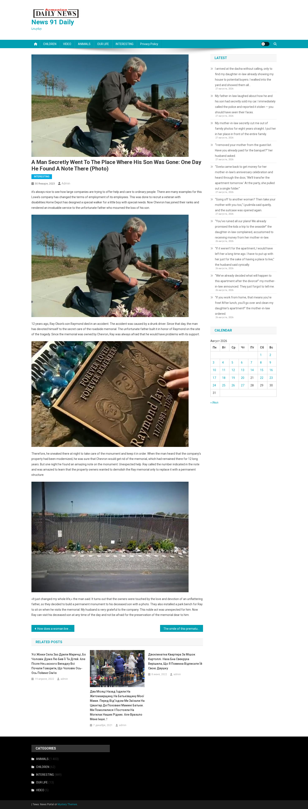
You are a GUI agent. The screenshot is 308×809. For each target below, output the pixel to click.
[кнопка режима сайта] (265, 44)
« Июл (214, 402)
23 (271, 377)
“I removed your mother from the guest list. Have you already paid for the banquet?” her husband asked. (244, 150)
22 (261, 377)
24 (214, 385)
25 (223, 385)
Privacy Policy (149, 44)
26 (233, 385)
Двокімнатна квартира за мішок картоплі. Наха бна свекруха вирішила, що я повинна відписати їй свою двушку (175, 661)
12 (233, 370)
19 (233, 377)
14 (252, 370)
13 (242, 370)
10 (214, 370)
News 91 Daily (52, 22)
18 (223, 377)
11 (223, 370)
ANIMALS (84, 44)
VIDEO (67, 44)
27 (242, 385)
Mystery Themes (67, 804)
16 (271, 370)
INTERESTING (124, 44)
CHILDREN (49, 44)
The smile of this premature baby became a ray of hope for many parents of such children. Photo (183, 628)
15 (261, 370)
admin (66, 183)
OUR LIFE (103, 44)
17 (214, 377)
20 (242, 377)
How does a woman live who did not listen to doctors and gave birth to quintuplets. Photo (55, 628)
